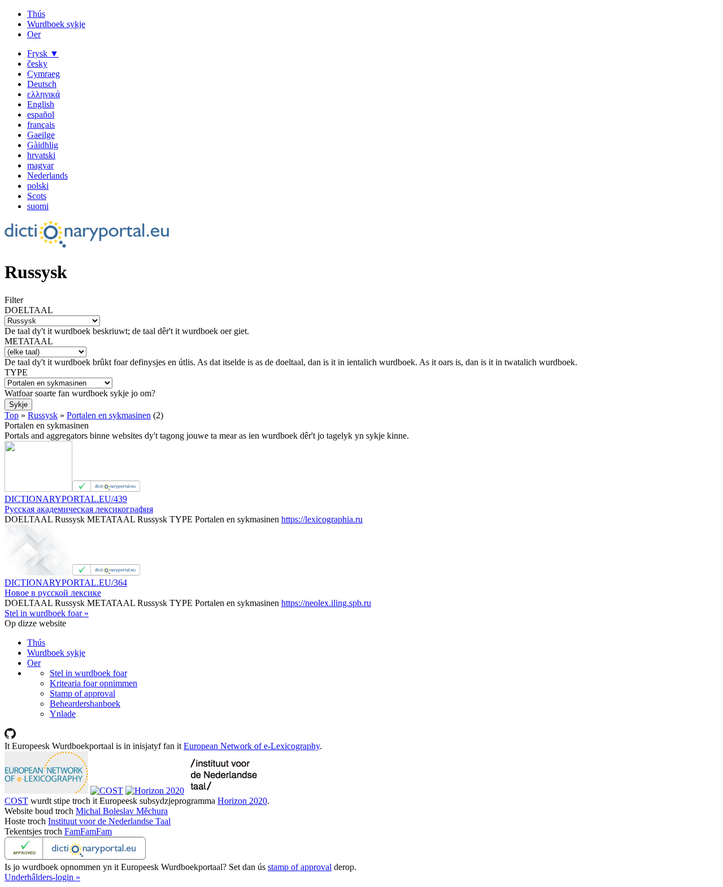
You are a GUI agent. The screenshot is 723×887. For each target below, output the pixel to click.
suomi (38, 206)
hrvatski (41, 155)
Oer (34, 34)
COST (16, 801)
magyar (40, 165)
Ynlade (63, 714)
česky (37, 63)
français (41, 124)
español (40, 114)
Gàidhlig (42, 145)
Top (12, 415)
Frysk (43, 53)
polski (38, 186)
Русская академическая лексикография (79, 509)
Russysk (43, 415)
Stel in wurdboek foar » (47, 613)
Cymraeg (43, 74)
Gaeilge (41, 135)
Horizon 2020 (242, 801)
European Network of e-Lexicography (252, 746)
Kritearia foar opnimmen (93, 683)
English (40, 104)
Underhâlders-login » (42, 877)
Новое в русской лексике (53, 593)
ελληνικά (43, 94)
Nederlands (47, 175)
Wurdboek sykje (56, 24)
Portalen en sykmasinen (109, 415)
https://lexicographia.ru (322, 519)
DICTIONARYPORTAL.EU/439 (66, 499)
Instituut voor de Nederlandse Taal (109, 821)
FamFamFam (88, 831)
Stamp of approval (82, 693)
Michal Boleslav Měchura (122, 811)
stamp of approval (300, 867)
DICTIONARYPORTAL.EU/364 (66, 582)
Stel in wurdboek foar (88, 673)
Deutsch (41, 84)
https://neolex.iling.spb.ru (326, 603)
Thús (36, 14)
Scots (36, 196)
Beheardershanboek (85, 703)
